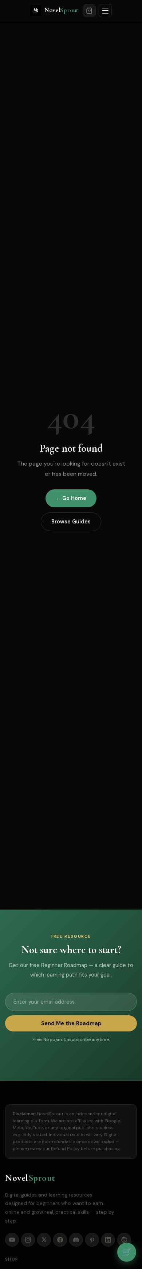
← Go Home (71, 498)
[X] (44, 1240)
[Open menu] (105, 10)
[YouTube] (12, 1240)
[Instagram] (28, 1240)
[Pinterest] (92, 1240)
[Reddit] (124, 1240)
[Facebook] (60, 1240)
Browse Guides (71, 521)
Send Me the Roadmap (71, 1023)
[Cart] (89, 10)
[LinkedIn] (108, 1240)
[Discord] (76, 1240)
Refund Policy (65, 1149)
